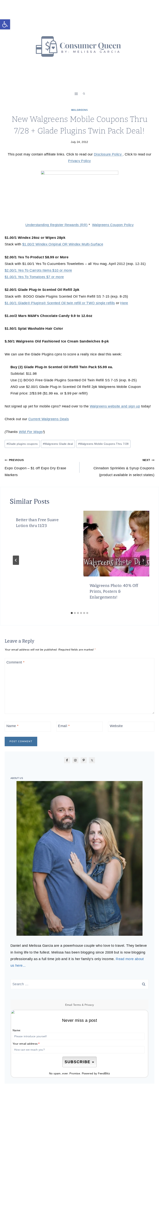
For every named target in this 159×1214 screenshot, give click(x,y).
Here (124, 303)
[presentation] (116, 543)
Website (116, 726)
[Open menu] (76, 94)
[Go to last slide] (16, 560)
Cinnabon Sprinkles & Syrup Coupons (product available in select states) (123, 467)
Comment (15, 662)
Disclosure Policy (108, 154)
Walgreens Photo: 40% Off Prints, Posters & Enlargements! (114, 591)
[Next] (143, 560)
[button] (5, 24)
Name (12, 726)
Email (64, 726)
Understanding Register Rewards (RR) (56, 225)
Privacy (89, 1004)
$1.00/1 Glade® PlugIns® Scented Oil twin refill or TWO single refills (60, 303)
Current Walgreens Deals (48, 419)
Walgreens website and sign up (115, 406)
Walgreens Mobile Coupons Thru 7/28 (103, 443)
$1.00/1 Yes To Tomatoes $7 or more (34, 277)
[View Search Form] (84, 93)
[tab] (72, 613)
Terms (77, 1004)
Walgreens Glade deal (58, 443)
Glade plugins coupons (22, 443)
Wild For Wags (31, 432)
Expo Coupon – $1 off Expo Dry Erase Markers (35, 467)
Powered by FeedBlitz (96, 1073)
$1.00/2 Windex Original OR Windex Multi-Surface (62, 244)
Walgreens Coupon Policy (113, 225)
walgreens (79, 110)
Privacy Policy (79, 161)
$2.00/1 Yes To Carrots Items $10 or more (38, 270)
